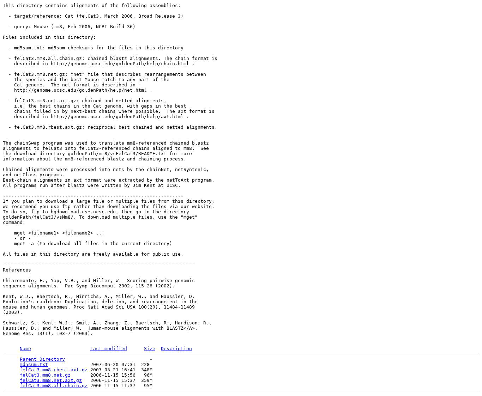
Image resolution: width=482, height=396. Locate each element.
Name (25, 348)
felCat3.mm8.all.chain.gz (54, 385)
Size (149, 348)
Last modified (108, 348)
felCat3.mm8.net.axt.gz (51, 380)
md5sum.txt (34, 364)
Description (176, 348)
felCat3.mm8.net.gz (45, 375)
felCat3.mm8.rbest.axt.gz (54, 369)
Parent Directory (42, 359)
